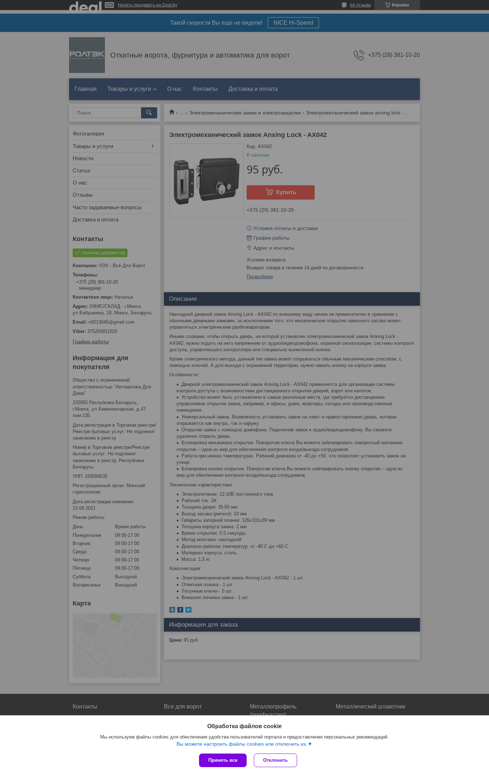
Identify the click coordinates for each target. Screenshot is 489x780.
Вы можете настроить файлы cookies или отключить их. (242, 744)
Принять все (222, 760)
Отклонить (275, 760)
